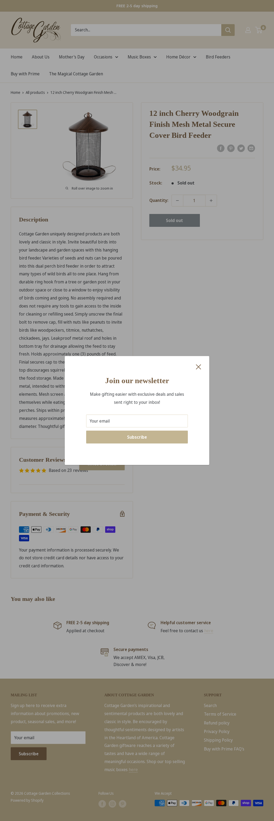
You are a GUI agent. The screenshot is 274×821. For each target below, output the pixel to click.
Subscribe (137, 437)
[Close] (198, 367)
